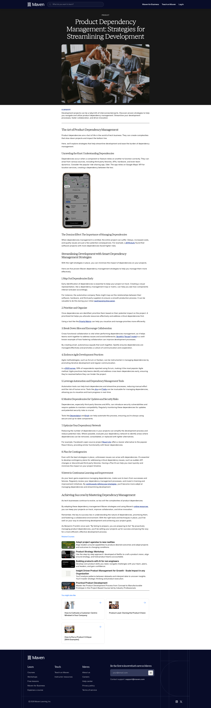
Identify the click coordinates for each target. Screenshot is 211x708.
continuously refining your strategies (101, 484)
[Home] (35, 658)
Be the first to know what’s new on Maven (131, 665)
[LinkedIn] (176, 701)
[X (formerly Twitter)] (181, 701)
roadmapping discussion (104, 301)
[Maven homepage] (35, 4)
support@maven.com (135, 679)
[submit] (150, 672)
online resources (141, 506)
